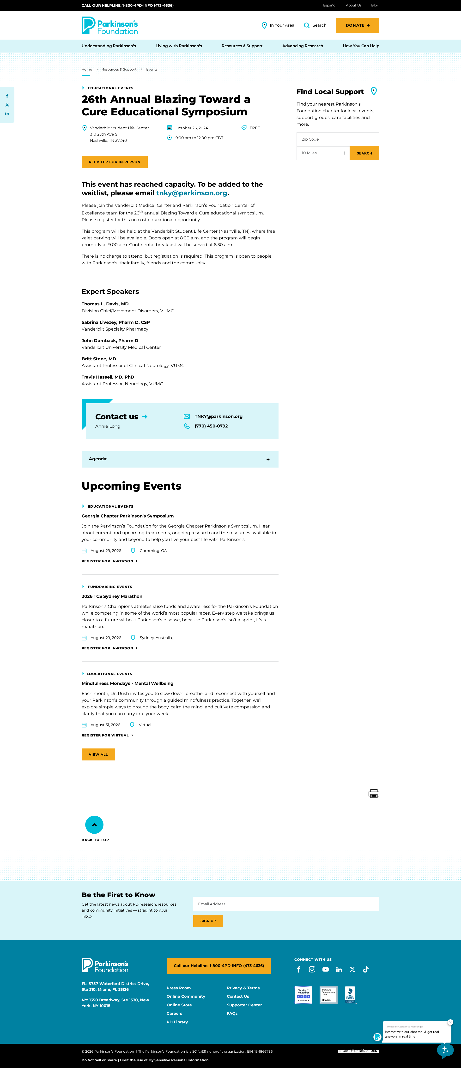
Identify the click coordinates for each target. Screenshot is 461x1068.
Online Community (186, 996)
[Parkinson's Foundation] (110, 25)
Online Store (179, 1005)
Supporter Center (244, 1005)
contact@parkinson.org (358, 1051)
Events (152, 69)
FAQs (232, 1013)
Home (87, 69)
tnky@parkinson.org (191, 193)
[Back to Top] (94, 825)
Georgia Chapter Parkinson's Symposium (128, 516)
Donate (355, 25)
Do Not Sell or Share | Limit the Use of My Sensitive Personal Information (145, 1060)
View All (98, 754)
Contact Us (238, 996)
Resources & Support (119, 69)
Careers (174, 1013)
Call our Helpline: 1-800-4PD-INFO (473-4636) (128, 5)
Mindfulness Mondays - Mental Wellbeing (128, 683)
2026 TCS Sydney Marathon (112, 596)
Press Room (179, 988)
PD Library (177, 1022)
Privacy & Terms (243, 988)
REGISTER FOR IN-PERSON (114, 162)
